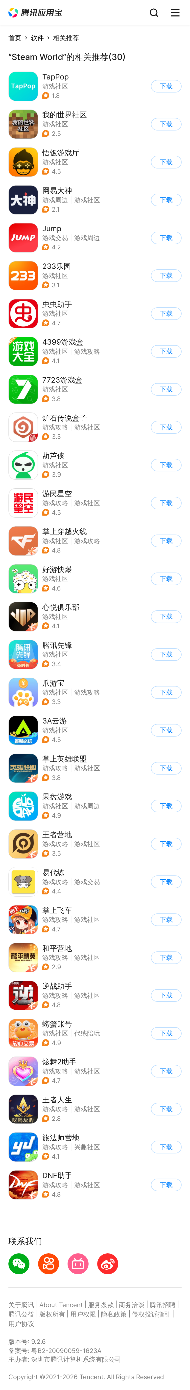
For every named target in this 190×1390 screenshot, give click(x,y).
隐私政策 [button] (114, 1314)
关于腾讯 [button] (21, 1305)
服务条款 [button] (101, 1305)
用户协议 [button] (21, 1324)
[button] (35, 13)
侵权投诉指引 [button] (151, 1314)
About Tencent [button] (61, 1305)
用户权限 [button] (83, 1314)
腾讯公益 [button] (21, 1314)
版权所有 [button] (52, 1314)
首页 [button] (14, 38)
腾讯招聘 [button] (162, 1305)
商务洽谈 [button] (131, 1305)
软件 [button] (37, 38)
